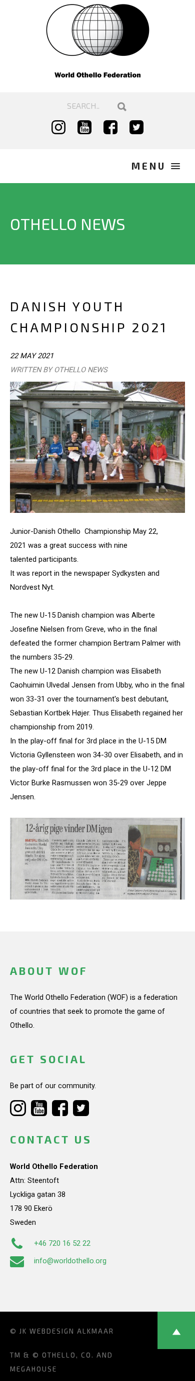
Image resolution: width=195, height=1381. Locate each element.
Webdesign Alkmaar (72, 1331)
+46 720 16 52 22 (62, 1243)
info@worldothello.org (70, 1260)
